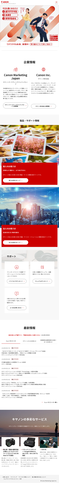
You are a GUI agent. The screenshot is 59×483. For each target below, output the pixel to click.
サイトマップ (14, 477)
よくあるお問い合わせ (15, 308)
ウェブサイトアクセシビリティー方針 (13, 479)
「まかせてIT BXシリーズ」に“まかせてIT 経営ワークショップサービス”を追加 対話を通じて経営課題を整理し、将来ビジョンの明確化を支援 (23, 352)
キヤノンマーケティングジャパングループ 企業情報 (14, 105)
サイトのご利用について (24, 477)
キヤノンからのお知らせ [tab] (29, 341)
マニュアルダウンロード (41, 281)
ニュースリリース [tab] (11, 341)
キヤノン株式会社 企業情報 (43, 106)
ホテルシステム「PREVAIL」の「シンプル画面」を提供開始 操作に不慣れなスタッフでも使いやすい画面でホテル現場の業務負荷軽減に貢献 (24, 383)
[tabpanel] (29, 378)
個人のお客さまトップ (14, 180)
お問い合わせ (6, 477)
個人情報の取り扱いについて (39, 477)
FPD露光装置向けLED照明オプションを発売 (14, 362)
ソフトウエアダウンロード (16, 281)
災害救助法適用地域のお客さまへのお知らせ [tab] (48, 341)
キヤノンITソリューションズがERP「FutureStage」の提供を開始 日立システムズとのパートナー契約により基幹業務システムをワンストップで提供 (24, 372)
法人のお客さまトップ (14, 242)
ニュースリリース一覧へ (50, 402)
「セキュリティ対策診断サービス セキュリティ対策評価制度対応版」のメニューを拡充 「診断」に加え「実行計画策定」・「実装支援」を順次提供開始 (26, 394)
